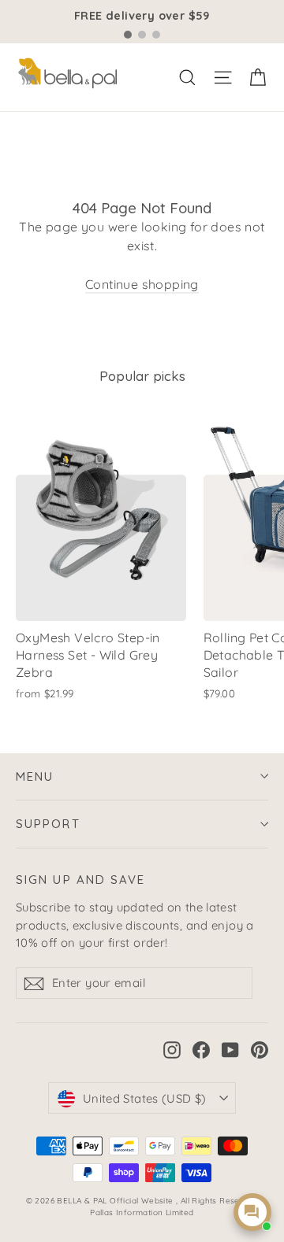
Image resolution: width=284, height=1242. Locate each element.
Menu (35, 776)
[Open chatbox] (252, 1212)
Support (48, 823)
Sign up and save (81, 879)
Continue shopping (142, 284)
